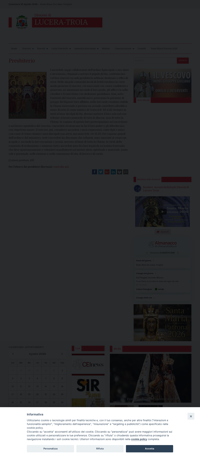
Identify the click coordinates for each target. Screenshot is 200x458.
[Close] (191, 416)
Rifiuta (100, 448)
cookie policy (139, 439)
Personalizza (50, 448)
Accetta (149, 448)
